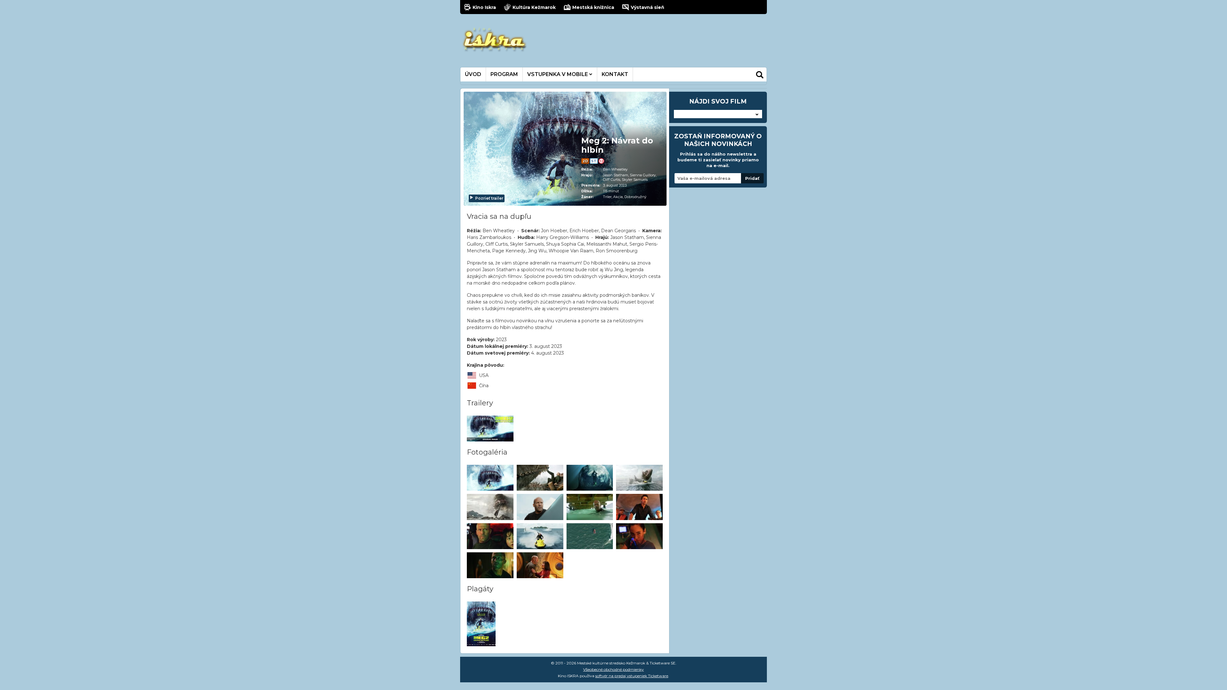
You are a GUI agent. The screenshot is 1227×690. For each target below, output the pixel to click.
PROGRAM (504, 74)
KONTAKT (615, 74)
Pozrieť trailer (489, 198)
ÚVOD (473, 74)
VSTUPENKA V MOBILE (558, 74)
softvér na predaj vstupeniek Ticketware (631, 675)
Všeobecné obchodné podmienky (613, 669)
